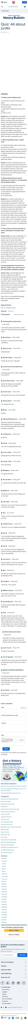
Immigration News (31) (6, 816)
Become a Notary (14, 930)
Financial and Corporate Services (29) (10, 809)
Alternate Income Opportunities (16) (9, 799)
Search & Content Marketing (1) (8, 842)
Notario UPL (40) (5, 832)
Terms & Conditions (7, 999)
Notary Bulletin (5, 11)
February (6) (5, 876)
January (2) (4, 879)
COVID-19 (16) (4, 806)
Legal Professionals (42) (6, 824)
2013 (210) (4, 912)
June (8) (4, 866)
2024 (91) (4, 884)
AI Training (5, 1001)
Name (2, 707)
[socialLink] (2, 983)
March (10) (4, 874)
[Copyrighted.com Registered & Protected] (4, 1017)
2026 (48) (4, 858)
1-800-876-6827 (14, 6)
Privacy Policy (5, 989)
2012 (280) (4, 914)
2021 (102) (4, 891)
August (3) (4, 861)
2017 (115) (4, 902)
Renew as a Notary (14, 934)
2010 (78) (4, 919)
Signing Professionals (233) (7, 845)
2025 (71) (4, 881)
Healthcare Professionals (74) (8, 811)
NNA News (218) (5, 829)
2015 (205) (4, 907)
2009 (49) (4, 922)
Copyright (4, 992)
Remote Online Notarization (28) (8, 839)
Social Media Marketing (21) (7, 850)
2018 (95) (4, 899)
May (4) (3, 868)
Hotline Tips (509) (5, 814)
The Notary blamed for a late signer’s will (11, 793)
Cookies (4, 994)
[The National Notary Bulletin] (14, 17)
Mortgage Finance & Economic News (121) (11, 827)
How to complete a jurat (8, 308)
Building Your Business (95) (7, 804)
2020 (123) (4, 894)
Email (9, 715)
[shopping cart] (23, 7)
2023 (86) (4, 886)
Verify (2, 735)
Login (24, 2)
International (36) (5, 819)
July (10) (4, 863)
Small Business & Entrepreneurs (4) (9, 847)
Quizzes (10, 311)
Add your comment (19, 314)
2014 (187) (4, 909)
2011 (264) (4, 917)
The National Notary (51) (6, 852)
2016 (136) (4, 904)
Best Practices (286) (5, 801)
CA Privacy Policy (6, 1003)
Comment (3, 723)
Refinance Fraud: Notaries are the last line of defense (14, 786)
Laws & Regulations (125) (7, 822)
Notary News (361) (5, 834)
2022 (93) (4, 889)
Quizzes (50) (4, 837)
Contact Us (5, 996)
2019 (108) (4, 897)
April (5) (3, 871)
